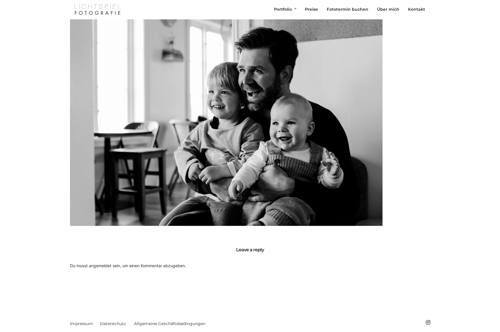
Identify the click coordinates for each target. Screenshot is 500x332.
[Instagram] (428, 322)
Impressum (81, 323)
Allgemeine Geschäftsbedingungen (169, 323)
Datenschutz (113, 323)
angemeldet (100, 265)
